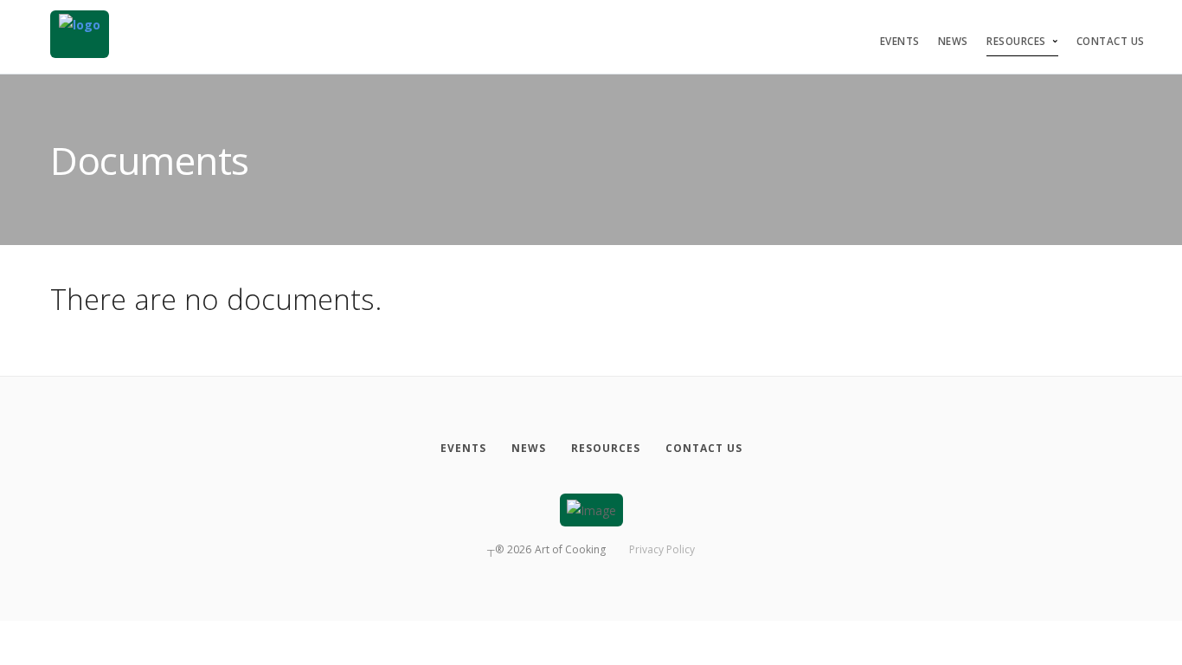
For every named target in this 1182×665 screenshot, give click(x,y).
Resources (1016, 41)
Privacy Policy (662, 549)
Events (900, 41)
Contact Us (1110, 41)
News (953, 41)
